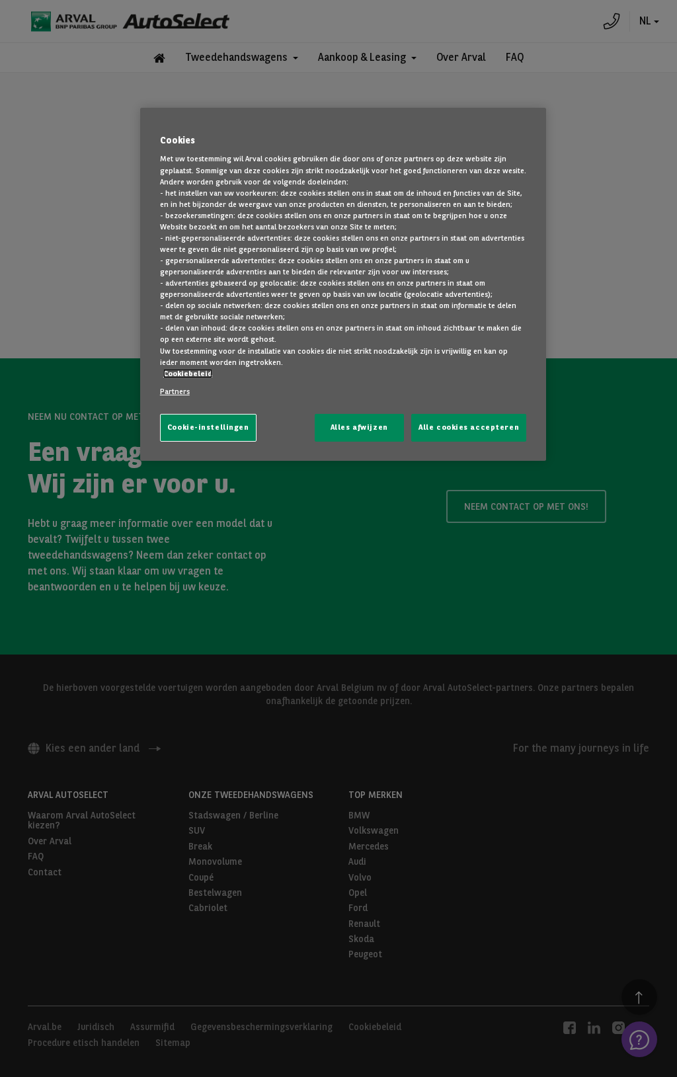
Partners (175, 391)
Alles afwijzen (359, 427)
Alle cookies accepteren (468, 427)
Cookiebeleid (187, 373)
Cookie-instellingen (208, 427)
